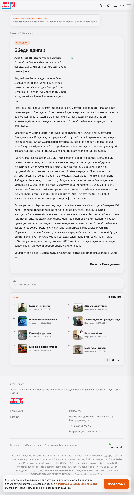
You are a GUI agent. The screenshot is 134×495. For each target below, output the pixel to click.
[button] (129, 6)
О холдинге (16, 445)
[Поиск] (101, 6)
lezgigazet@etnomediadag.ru (85, 431)
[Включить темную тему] (108, 6)
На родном (28, 33)
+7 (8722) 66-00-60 (80, 425)
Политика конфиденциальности (61, 445)
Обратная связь (33, 445)
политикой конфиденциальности (76, 483)
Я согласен (116, 483)
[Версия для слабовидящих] (115, 5)
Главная (14, 33)
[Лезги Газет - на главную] (16, 5)
